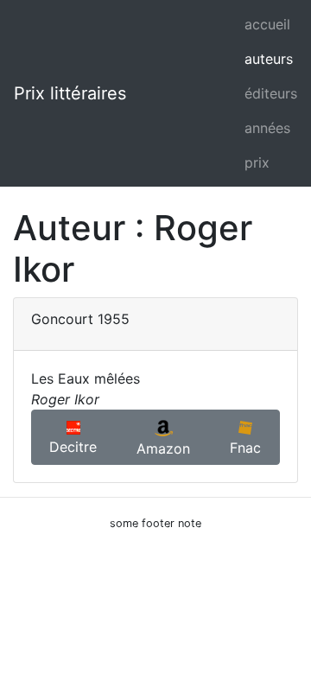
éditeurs (270, 93)
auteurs (268, 58)
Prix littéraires (70, 93)
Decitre (73, 446)
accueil (267, 24)
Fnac (245, 447)
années (267, 128)
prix (257, 162)
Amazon (163, 448)
